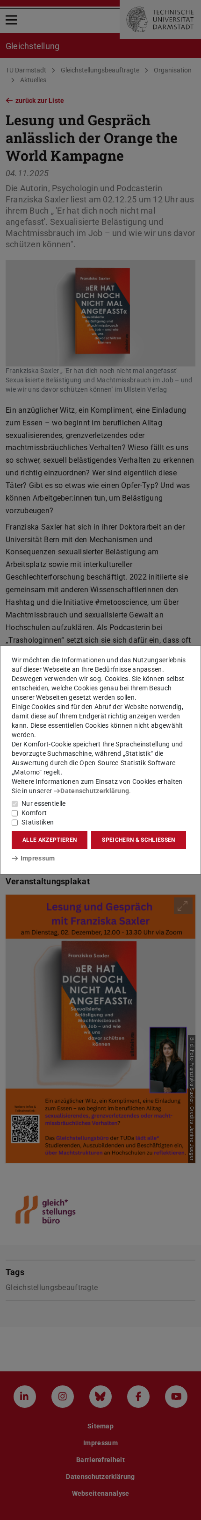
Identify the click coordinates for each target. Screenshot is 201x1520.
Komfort (34, 813)
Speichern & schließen (138, 840)
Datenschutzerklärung (94, 791)
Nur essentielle (44, 803)
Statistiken (38, 822)
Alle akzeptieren (49, 840)
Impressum (38, 858)
